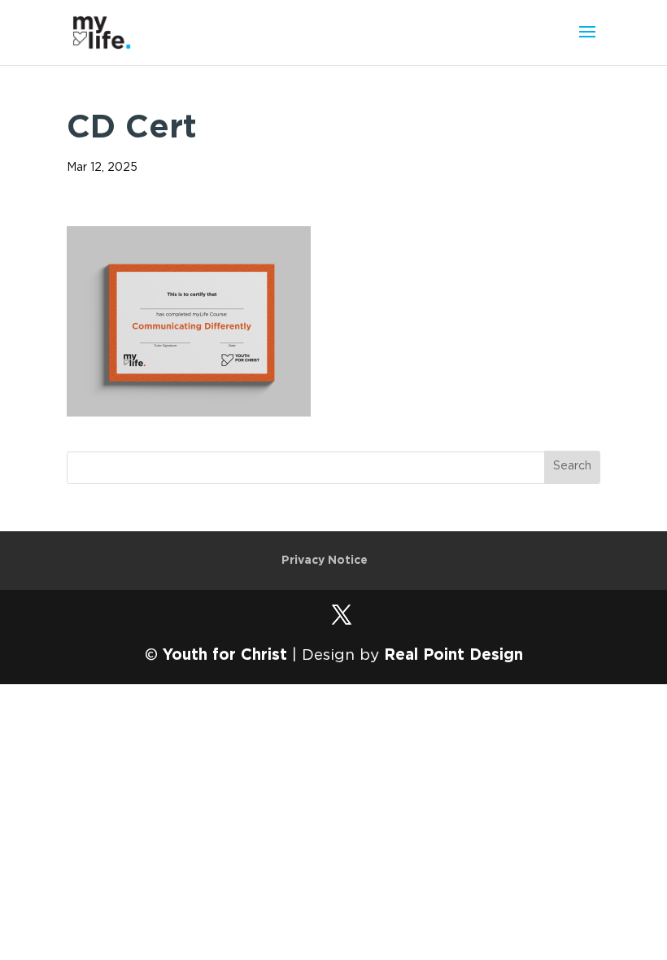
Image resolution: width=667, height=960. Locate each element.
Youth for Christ (225, 655)
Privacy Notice (324, 560)
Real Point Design (453, 655)
